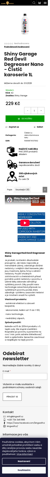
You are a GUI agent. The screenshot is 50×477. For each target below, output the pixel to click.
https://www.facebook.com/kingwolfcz (26, 423)
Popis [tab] (9, 189)
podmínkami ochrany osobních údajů (22, 387)
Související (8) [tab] (22, 189)
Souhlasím (24, 470)
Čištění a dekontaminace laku (31, 135)
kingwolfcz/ (12, 426)
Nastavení (24, 461)
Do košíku (27, 118)
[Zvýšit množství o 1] (41, 110)
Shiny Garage (20, 95)
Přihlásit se (12, 396)
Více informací (25, 454)
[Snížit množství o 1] (27, 110)
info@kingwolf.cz (15, 416)
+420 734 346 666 (16, 419)
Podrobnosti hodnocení (16, 46)
